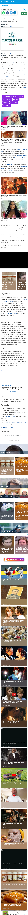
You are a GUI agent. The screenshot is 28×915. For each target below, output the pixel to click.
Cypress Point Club (10, 422)
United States (12, 67)
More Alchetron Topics (7, 427)
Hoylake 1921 (6, 99)
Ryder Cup (9, 164)
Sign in (24, 13)
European (10, 171)
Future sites (14, 102)
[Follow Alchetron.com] (14, 561)
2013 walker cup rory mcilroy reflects (13, 96)
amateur (20, 65)
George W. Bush (18, 157)
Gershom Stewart (12, 313)
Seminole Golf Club (10, 416)
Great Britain (21, 67)
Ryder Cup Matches (21, 71)
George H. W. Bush (21, 155)
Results (5, 102)
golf (13, 63)
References (6, 105)
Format (16, 99)
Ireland (5, 69)
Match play (9, 26)
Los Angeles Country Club (12, 53)
